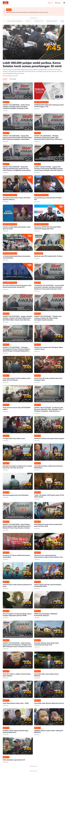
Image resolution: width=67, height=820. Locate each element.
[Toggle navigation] (64, 3)
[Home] (5, 3)
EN (52, 3)
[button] (4, 10)
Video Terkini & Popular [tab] (14, 21)
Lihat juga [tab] (12, 79)
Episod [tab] (5, 79)
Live (58, 3)
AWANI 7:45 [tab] (39, 21)
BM (49, 3)
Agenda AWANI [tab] (51, 21)
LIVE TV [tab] (28, 21)
